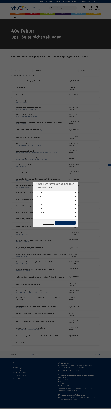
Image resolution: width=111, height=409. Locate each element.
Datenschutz (49, 187)
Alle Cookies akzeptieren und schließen (65, 223)
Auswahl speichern (48, 223)
